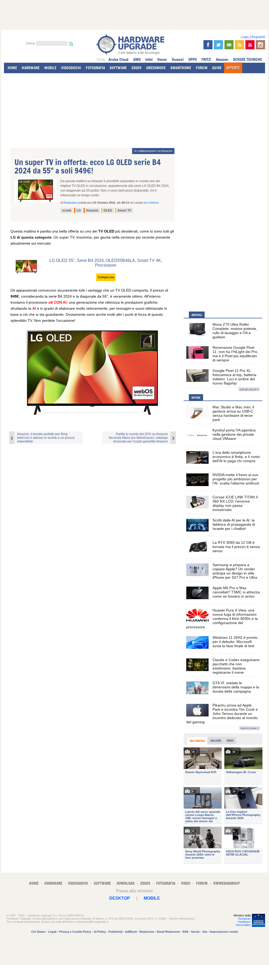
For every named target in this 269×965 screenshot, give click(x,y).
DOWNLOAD (125, 883)
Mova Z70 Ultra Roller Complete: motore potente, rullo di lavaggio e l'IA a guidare (235, 330)
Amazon (222, 59)
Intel (149, 59)
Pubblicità (115, 931)
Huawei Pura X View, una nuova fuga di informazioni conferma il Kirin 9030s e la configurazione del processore (222, 618)
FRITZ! (206, 59)
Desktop (119, 898)
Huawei (178, 59)
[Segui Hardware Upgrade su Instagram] (260, 44)
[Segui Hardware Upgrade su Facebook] (208, 44)
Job (204, 931)
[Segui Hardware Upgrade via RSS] (239, 44)
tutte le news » (249, 728)
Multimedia (151, 203)
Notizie (196, 398)
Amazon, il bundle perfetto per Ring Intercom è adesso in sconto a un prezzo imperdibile (46, 437)
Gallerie (215, 741)
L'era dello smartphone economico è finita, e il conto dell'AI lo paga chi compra (236, 456)
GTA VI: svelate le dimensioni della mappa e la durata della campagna (236, 687)
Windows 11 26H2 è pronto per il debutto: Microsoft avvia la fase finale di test (235, 641)
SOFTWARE (118, 68)
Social (195, 931)
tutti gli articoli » (249, 389)
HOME (12, 68)
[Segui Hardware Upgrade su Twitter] (218, 44)
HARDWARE (31, 68)
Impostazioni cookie (224, 931)
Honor (162, 59)
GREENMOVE (156, 68)
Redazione (146, 931)
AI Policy (100, 931)
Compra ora (106, 277)
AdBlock (131, 931)
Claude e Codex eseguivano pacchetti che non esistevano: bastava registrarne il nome (236, 666)
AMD (137, 59)
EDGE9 (137, 68)
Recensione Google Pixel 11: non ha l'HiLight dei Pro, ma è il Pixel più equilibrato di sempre (235, 353)
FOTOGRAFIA (95, 68)
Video (230, 741)
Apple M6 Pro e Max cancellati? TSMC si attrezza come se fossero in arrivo (236, 592)
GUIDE (217, 68)
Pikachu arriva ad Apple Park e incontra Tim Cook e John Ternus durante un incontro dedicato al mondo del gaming (222, 713)
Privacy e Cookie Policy (75, 931)
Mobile (152, 898)
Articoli (197, 315)
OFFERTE (233, 68)
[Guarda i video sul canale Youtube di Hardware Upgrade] (250, 44)
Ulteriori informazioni (181, 918)
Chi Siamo (38, 931)
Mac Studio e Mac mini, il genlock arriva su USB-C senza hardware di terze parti (233, 413)
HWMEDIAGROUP (226, 883)
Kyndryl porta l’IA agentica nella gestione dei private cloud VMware (234, 434)
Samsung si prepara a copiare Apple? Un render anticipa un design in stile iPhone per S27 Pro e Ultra (235, 571)
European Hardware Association (243, 921)
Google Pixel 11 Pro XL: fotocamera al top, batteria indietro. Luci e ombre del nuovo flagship (234, 376)
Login (245, 37)
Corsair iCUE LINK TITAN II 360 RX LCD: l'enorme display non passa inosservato (235, 503)
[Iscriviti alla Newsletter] (229, 44)
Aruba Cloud (118, 59)
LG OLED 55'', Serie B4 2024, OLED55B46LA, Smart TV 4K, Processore (105, 262)
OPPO (192, 59)
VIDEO (185, 883)
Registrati (258, 37)
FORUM (202, 68)
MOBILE (50, 68)
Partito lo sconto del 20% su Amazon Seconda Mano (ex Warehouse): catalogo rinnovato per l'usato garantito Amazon (138, 437)
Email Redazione (168, 931)
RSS (185, 931)
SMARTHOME (180, 68)
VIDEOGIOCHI (71, 68)
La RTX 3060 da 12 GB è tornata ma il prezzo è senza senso (236, 546)
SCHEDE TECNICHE (247, 59)
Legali (52, 931)
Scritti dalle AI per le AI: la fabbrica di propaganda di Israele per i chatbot (234, 524)
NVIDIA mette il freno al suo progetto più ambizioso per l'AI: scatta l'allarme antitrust (236, 479)
